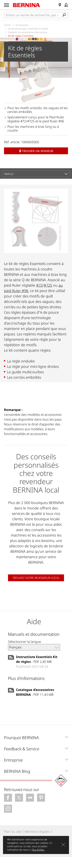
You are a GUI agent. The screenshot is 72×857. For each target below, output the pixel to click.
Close (63, 844)
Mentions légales (37, 831)
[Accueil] (26, 5)
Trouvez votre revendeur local (36, 578)
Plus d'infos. (38, 849)
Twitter (19, 798)
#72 (39, 285)
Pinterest (41, 798)
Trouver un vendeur (37, 151)
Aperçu (8, 173)
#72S (48, 285)
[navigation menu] (6, 5)
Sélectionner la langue (24, 641)
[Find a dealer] (60, 5)
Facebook (8, 798)
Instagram (8, 809)
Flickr (30, 798)
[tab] (36, 739)
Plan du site (12, 831)
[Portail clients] (66, 5)
